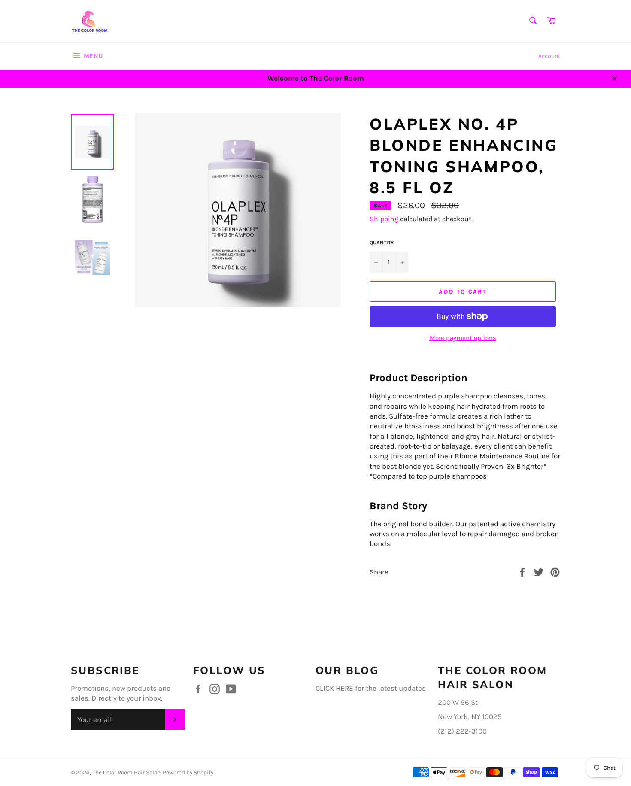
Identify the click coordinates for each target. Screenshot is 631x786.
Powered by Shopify (188, 772)
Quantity (382, 243)
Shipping (384, 219)
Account (549, 56)
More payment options (463, 338)
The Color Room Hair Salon (126, 772)
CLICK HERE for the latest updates (371, 688)
